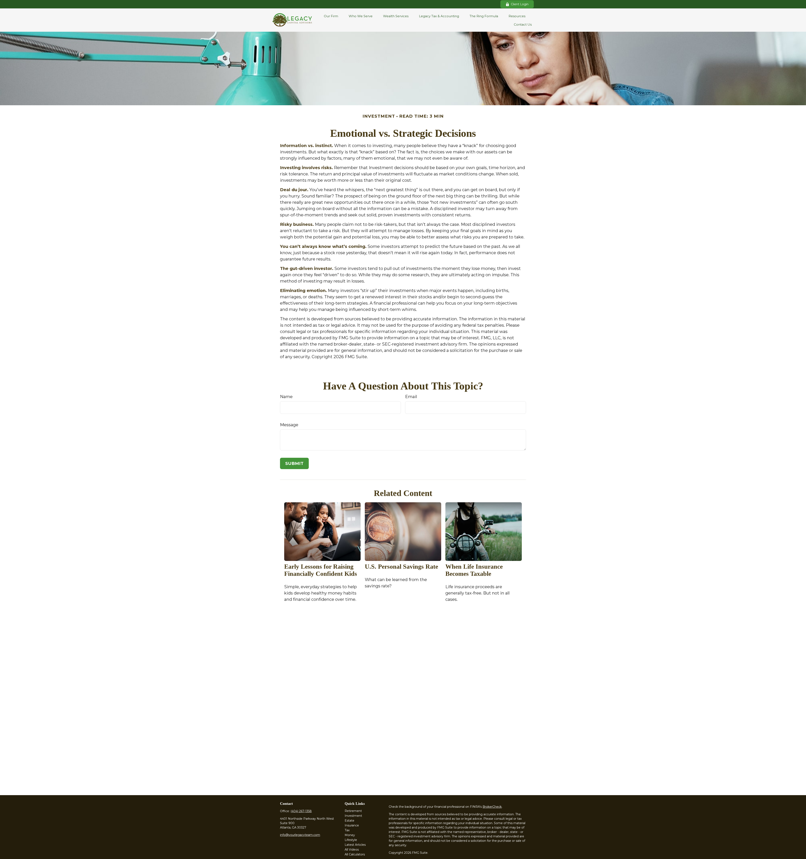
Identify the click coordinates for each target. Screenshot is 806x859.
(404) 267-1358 (301, 811)
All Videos (352, 849)
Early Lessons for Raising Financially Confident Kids (320, 570)
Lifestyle (351, 840)
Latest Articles (355, 845)
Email (411, 396)
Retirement (353, 811)
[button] (331, 16)
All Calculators (355, 854)
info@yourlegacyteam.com (300, 835)
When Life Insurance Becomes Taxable (474, 570)
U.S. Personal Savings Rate (401, 566)
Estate (349, 820)
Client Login (520, 4)
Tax (347, 830)
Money (350, 835)
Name (286, 396)
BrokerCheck (492, 807)
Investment (353, 816)
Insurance (352, 825)
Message (289, 424)
